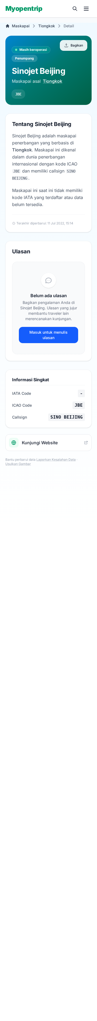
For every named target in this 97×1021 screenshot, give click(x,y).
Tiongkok (46, 26)
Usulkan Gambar (18, 464)
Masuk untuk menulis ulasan (48, 335)
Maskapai (21, 26)
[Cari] (75, 9)
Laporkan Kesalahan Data (56, 460)
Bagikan (77, 45)
